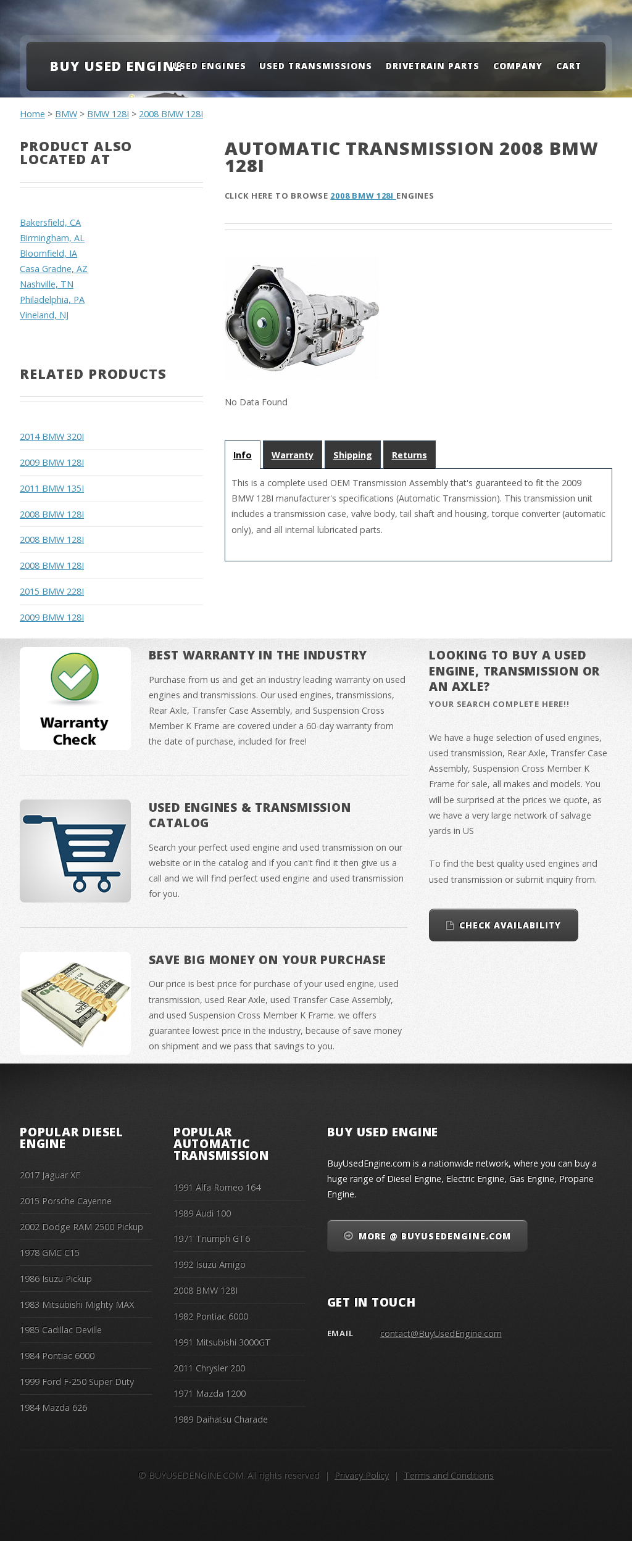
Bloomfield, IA (48, 253)
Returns (409, 455)
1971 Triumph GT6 (211, 1238)
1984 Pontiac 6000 (57, 1355)
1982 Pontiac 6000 (210, 1316)
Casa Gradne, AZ (54, 269)
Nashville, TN (46, 284)
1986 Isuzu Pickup (56, 1278)
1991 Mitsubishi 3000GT (222, 1342)
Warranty (293, 455)
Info (242, 455)
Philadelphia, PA (52, 299)
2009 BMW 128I (52, 462)
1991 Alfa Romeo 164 (216, 1187)
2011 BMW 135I (52, 488)
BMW (66, 114)
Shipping (352, 455)
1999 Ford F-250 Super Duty (77, 1381)
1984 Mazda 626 (53, 1407)
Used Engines (209, 66)
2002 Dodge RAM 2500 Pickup (81, 1227)
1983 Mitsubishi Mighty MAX (77, 1304)
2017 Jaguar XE (50, 1175)
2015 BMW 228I (52, 591)
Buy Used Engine (115, 66)
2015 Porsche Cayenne (66, 1201)
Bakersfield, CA (50, 222)
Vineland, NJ (44, 315)
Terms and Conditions (449, 1475)
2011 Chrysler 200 (209, 1368)
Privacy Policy (362, 1475)
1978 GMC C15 (50, 1252)
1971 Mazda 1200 (209, 1393)
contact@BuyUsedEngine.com (441, 1333)
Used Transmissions (315, 66)
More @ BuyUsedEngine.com (435, 1236)
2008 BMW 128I (171, 114)
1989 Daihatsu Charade (220, 1419)
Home (32, 114)
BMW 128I (108, 114)
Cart (568, 66)
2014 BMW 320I (52, 436)
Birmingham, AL (52, 238)
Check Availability (510, 925)
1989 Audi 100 (202, 1213)
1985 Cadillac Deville (61, 1330)
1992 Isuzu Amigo (209, 1264)
